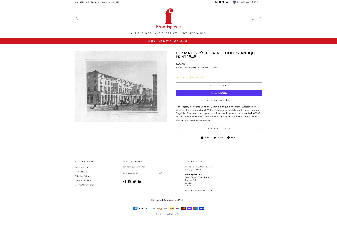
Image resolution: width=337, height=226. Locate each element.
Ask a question (218, 128)
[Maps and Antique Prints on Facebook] (129, 181)
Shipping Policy (82, 176)
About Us (79, 2)
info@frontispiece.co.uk (202, 190)
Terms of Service (83, 180)
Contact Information (84, 185)
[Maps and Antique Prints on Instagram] (124, 181)
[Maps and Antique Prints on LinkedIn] (139, 181)
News (103, 2)
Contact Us (114, 2)
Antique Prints (166, 33)
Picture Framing (194, 33)
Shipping (193, 67)
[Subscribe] (160, 173)
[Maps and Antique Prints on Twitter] (134, 181)
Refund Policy (81, 171)
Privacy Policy (81, 167)
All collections (92, 2)
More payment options (219, 100)
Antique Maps (141, 33)
